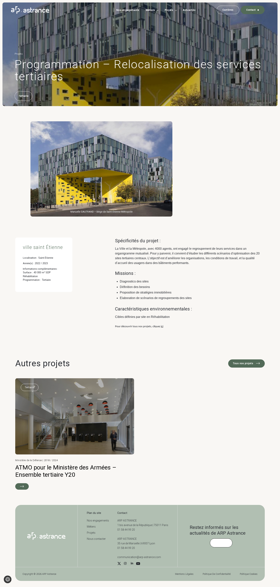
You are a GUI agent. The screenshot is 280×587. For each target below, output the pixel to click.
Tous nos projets (243, 363)
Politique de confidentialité (217, 574)
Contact (251, 10)
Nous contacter (96, 538)
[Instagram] (125, 564)
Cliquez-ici (221, 542)
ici (162, 326)
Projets (169, 10)
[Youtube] (138, 564)
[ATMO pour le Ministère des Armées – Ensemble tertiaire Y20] (74, 434)
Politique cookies (249, 574)
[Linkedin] (131, 564)
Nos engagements (127, 10)
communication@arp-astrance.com (139, 557)
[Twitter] (119, 564)
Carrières (227, 10)
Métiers (150, 10)
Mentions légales (184, 574)
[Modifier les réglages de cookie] (7, 579)
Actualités (189, 10)
